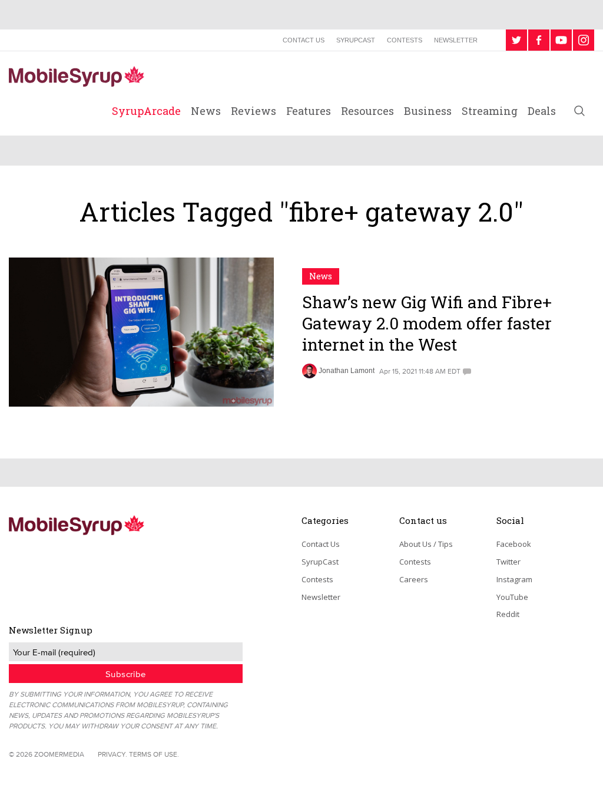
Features (308, 111)
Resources (367, 111)
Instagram (514, 579)
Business (428, 111)
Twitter (508, 561)
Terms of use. (154, 754)
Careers (413, 579)
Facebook (513, 544)
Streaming (490, 111)
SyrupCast (355, 40)
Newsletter (456, 40)
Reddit (507, 614)
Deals (542, 111)
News (206, 111)
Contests (404, 40)
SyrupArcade (146, 111)
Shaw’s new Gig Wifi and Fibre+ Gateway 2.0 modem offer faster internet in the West (427, 323)
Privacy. (112, 754)
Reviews (253, 111)
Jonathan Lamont (347, 371)
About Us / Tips (426, 544)
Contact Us (303, 40)
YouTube (512, 597)
